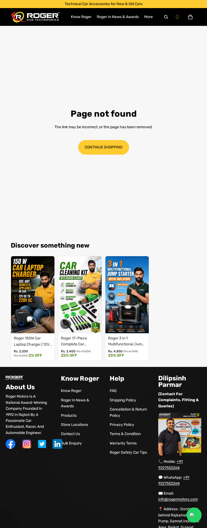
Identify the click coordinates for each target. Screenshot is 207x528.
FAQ (113, 390)
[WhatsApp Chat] (194, 515)
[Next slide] (49, 295)
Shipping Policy (123, 400)
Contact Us (70, 434)
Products (69, 415)
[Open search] (166, 17)
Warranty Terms (123, 443)
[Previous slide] (16, 295)
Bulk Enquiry (71, 443)
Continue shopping (104, 147)
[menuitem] (149, 17)
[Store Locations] (177, 17)
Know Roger (71, 390)
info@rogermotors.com (178, 499)
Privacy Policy (122, 424)
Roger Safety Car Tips (128, 452)
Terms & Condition (125, 434)
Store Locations (74, 424)
